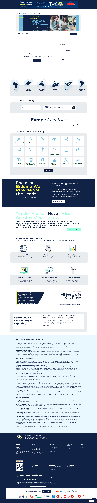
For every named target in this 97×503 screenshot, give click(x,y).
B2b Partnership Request (37, 452)
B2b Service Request (36, 453)
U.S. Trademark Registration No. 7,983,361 (38, 486)
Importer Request (36, 449)
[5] (51, 6)
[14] (48, 121)
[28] (67, 121)
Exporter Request (36, 451)
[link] (21, 39)
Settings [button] (78, 501)
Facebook (82, 447)
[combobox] (31, 107)
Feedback (34, 445)
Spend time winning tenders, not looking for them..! (70, 304)
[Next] (73, 107)
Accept (91, 501)
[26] (64, 121)
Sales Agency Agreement (37, 455)
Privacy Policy (52, 501)
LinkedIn (82, 446)
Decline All (84, 501)
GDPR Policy (52, 451)
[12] (29, 121)
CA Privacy (51, 452)
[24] (61, 121)
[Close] (95, 501)
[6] (41, 121)
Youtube (82, 449)
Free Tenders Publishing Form (23, 451)
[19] (54, 121)
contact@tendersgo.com (55, 469)
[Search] (67, 34)
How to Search (19, 452)
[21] (57, 121)
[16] (51, 121)
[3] (48, 6)
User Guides (69, 448)
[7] (38, 121)
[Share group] (78, 34)
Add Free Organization (37, 446)
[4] (32, 121)
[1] (45, 6)
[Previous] (16, 321)
